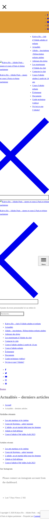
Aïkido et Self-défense (14, 431)
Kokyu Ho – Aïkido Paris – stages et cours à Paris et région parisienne (13, 78)
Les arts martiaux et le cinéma (17, 420)
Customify (38, 516)
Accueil (8, 405)
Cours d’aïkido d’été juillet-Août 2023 (20, 434)
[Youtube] (48, 22)
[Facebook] (47, 15)
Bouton (3, 389)
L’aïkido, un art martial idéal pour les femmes (23, 427)
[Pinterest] (48, 29)
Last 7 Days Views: (13, 498)
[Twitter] (48, 18)
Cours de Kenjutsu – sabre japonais (19, 424)
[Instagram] (48, 25)
